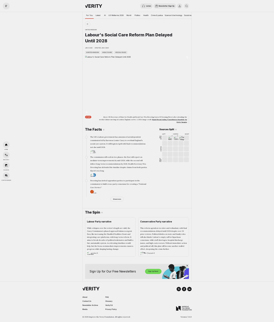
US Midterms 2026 (116, 15)
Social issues (189, 15)
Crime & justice (157, 15)
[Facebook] (184, 289)
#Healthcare (107, 52)
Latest (98, 15)
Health (146, 15)
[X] (179, 289)
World (128, 15)
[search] (186, 6)
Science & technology (173, 15)
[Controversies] (6, 175)
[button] (170, 137)
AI (105, 15)
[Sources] (6, 165)
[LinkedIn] (189, 289)
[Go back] (87, 24)
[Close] (187, 265)
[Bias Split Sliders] (6, 155)
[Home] (6, 144)
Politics (137, 15)
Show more (117, 199)
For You (89, 15)
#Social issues (120, 52)
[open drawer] (6, 6)
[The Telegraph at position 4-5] (181, 137)
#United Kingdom (92, 52)
